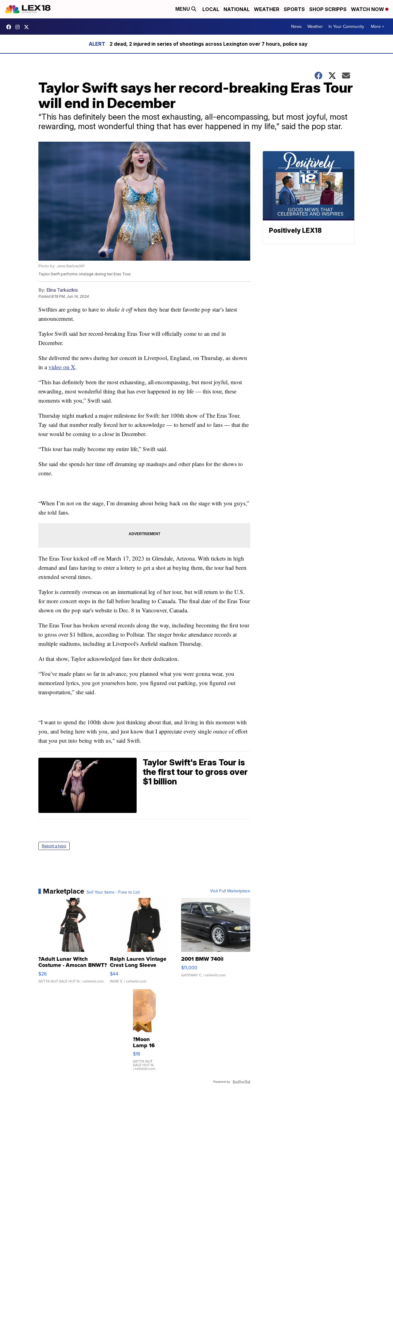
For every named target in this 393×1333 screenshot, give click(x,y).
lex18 (10, 27)
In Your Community (346, 26)
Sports (294, 9)
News (296, 26)
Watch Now (368, 9)
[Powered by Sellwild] (241, 1082)
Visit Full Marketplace (230, 891)
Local (210, 9)
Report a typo (54, 846)
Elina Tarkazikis (62, 290)
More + (377, 26)
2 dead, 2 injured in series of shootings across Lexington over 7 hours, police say (209, 44)
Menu (183, 9)
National (237, 9)
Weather (266, 9)
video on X (62, 367)
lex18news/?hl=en (19, 27)
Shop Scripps (328, 9)
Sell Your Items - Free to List (113, 892)
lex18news (28, 27)
